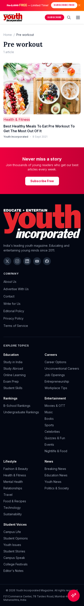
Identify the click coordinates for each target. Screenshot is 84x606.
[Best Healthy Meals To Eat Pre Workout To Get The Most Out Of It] (42, 89)
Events (49, 444)
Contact (8, 296)
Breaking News (55, 469)
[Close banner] (79, 5)
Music (49, 412)
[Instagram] (17, 261)
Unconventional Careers (62, 368)
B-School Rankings (16, 405)
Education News (56, 475)
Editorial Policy (13, 311)
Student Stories (14, 551)
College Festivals (15, 564)
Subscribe (54, 17)
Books (49, 418)
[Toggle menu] (78, 17)
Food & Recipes (14, 501)
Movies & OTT (55, 405)
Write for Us (11, 303)
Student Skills (12, 388)
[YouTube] (37, 261)
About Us (9, 281)
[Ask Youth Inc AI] (74, 596)
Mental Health (13, 482)
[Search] (69, 17)
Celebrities (52, 431)
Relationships (12, 488)
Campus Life (12, 532)
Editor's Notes (13, 571)
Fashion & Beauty (15, 469)
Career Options (55, 362)
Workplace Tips (56, 388)
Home (7, 35)
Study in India (12, 362)
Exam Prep (11, 381)
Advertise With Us (16, 289)
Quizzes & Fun (55, 438)
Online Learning (14, 375)
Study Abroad (13, 368)
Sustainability (12, 514)
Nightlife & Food (56, 451)
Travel (7, 494)
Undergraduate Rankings (21, 412)
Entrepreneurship (57, 381)
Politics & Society (57, 488)
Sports (49, 425)
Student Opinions (15, 538)
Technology (12, 507)
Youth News (53, 482)
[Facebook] (47, 261)
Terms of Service (15, 326)
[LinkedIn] (27, 261)
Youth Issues (12, 545)
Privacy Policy (13, 318)
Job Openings (55, 375)
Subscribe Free (64, 5)
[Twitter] (7, 261)
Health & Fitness (16, 119)
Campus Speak (14, 558)
